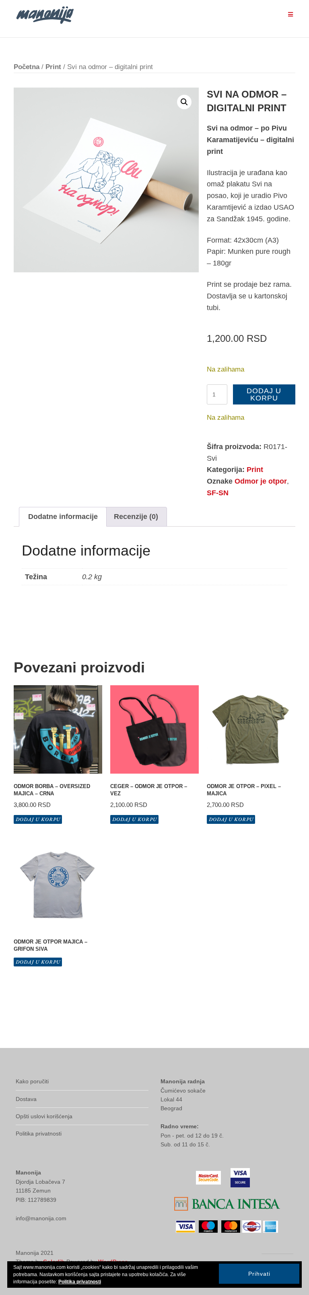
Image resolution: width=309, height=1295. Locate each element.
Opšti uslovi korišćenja (44, 1116)
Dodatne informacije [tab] (63, 517)
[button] (184, 102)
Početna (26, 67)
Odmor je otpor (261, 481)
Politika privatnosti (39, 1133)
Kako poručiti (32, 1081)
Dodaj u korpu (264, 394)
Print (53, 67)
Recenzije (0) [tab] (136, 517)
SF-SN (218, 493)
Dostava (26, 1099)
